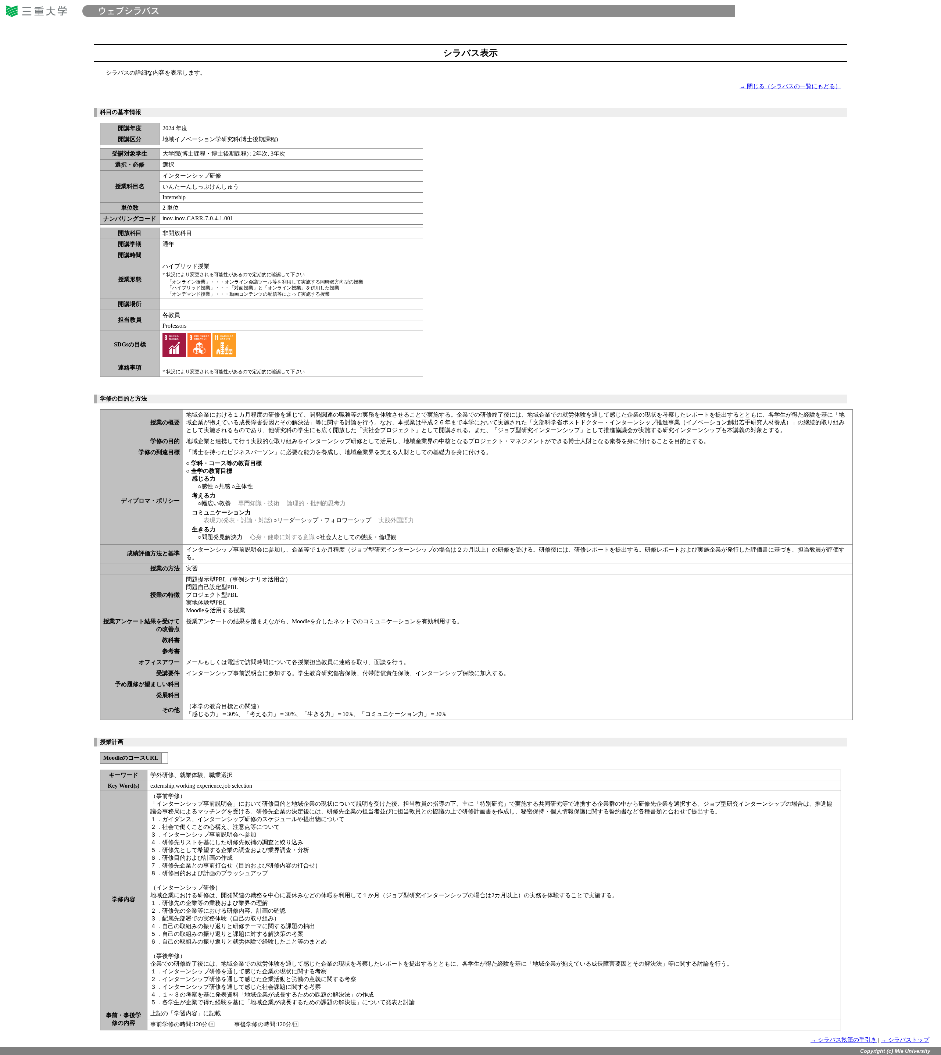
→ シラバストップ (905, 1040)
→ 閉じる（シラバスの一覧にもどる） (790, 86)
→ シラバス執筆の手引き (844, 1040)
